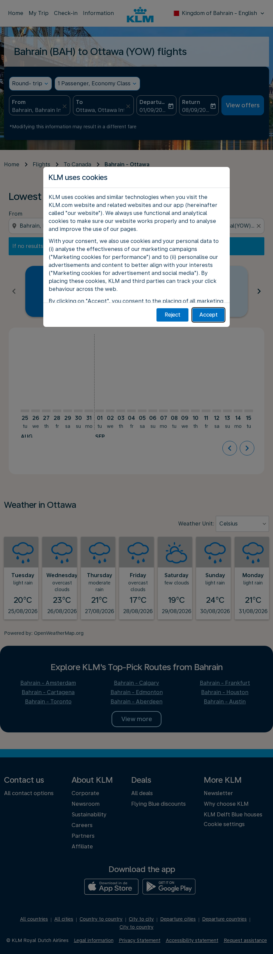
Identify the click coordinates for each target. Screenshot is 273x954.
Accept (208, 315)
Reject (172, 315)
